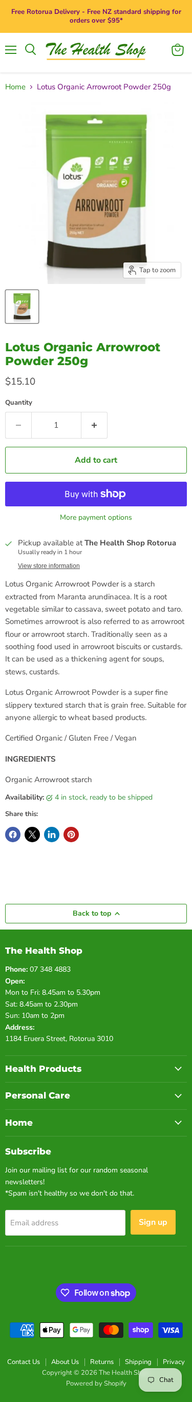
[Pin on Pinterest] (71, 834)
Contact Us (23, 1362)
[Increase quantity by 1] (94, 425)
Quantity (18, 403)
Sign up (153, 1222)
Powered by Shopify (96, 1383)
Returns (102, 1362)
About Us (65, 1362)
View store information (49, 566)
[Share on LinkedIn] (51, 834)
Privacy (174, 1362)
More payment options (96, 518)
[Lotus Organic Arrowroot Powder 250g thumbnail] (22, 306)
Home (15, 87)
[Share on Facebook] (12, 834)
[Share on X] (32, 834)
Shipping (138, 1362)
